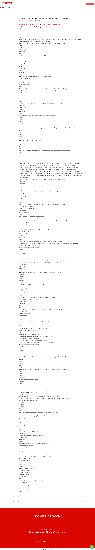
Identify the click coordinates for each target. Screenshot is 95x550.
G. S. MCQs (62, 4)
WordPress (50, 549)
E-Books (30, 4)
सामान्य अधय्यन (36, 4)
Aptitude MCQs (70, 4)
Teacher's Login (22, 4)
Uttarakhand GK (55, 4)
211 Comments (22, 21)
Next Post (85, 501)
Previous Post (15, 501)
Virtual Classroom (78, 4)
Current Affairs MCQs (45, 4)
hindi (28, 21)
